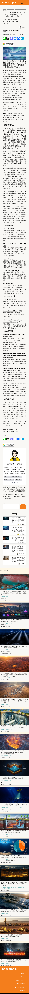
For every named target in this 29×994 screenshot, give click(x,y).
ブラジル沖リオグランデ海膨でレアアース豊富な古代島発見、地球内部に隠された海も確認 (14, 778)
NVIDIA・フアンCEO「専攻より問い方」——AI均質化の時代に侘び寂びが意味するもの (18, 559)
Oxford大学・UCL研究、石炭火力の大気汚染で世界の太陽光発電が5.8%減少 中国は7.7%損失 (14, 910)
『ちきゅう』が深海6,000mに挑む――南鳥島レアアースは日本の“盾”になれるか (14, 804)
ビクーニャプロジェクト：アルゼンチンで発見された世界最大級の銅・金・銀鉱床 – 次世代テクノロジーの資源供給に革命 (14, 752)
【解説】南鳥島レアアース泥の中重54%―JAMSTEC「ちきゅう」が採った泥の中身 (14, 856)
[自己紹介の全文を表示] (24, 474)
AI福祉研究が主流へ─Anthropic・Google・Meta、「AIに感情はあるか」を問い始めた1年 (18, 529)
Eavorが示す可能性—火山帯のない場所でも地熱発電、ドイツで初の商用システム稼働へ (14, 831)
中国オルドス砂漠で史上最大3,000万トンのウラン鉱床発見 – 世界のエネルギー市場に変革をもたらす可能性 (14, 701)
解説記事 (8, 860)
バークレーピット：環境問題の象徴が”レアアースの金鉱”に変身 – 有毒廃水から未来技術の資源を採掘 (14, 593)
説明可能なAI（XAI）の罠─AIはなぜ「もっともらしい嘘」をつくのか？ (18, 539)
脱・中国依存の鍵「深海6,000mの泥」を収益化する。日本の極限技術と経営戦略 (14, 647)
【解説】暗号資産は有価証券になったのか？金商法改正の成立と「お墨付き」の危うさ (18, 520)
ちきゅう (3, 651)
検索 (4, 503)
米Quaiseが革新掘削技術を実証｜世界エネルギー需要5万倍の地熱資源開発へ (14, 960)
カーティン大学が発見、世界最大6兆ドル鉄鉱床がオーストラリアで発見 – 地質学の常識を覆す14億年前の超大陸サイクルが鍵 (14, 675)
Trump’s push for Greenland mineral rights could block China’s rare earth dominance (14, 355)
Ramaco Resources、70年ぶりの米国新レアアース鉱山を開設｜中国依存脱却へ (14, 620)
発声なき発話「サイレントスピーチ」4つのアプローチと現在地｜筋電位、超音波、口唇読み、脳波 (18, 548)
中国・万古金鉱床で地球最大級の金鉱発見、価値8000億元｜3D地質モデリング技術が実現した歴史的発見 (14, 884)
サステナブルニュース (18, 596)
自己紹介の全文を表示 (17, 473)
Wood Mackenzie (8, 300)
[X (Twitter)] (14, 483)
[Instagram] (17, 483)
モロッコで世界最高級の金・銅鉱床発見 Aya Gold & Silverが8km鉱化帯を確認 (13, 935)
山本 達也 (24, 27)
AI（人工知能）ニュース (6, 887)
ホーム (4, 9)
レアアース (6, 23)
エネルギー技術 (10, 9)
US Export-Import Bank (10, 311)
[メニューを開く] (27, 3)
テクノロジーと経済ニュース (19, 649)
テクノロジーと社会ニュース (11, 21)
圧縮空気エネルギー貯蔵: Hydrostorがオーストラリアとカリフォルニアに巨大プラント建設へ (14, 726)
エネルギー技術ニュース (20, 9)
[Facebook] (12, 483)
